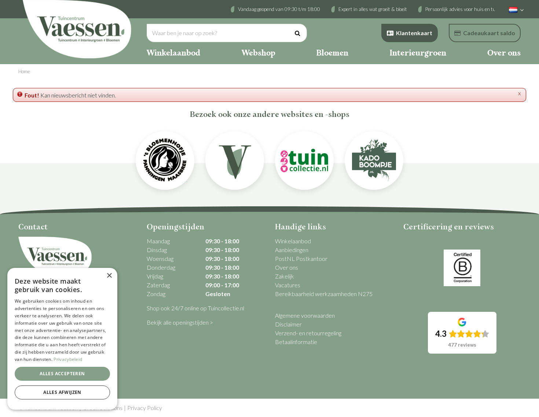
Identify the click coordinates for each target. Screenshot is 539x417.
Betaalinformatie (296, 341)
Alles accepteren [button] (62, 373)
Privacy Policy (144, 407)
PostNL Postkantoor (301, 258)
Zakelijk (284, 276)
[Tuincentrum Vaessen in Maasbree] (77, 29)
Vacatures (287, 284)
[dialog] (62, 339)
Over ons (286, 267)
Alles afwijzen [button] (62, 392)
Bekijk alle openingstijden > (180, 322)
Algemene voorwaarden (305, 315)
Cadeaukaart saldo (489, 32)
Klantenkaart (414, 32)
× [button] (109, 275)
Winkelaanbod (293, 240)
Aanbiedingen (291, 249)
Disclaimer (288, 324)
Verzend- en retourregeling (308, 332)
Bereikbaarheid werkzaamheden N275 (324, 293)
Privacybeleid (68, 359)
